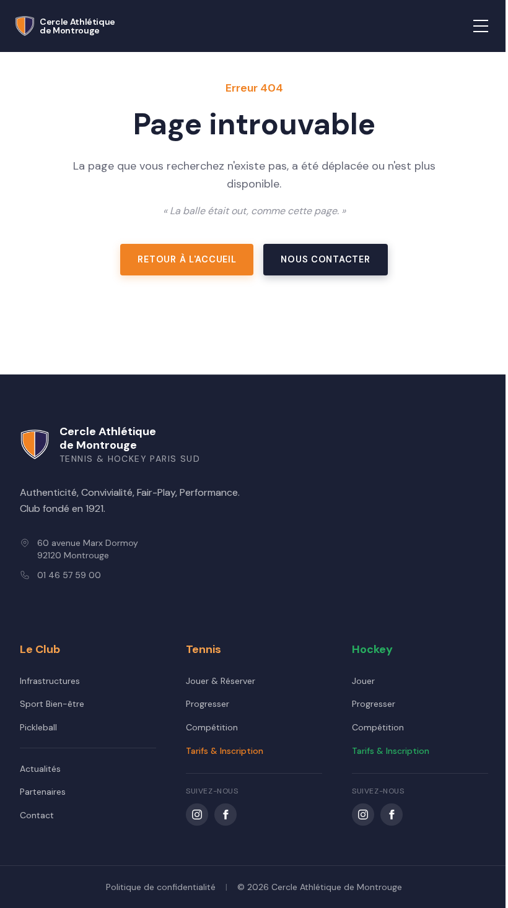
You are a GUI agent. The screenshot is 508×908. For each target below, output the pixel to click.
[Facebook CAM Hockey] (391, 814)
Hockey (372, 649)
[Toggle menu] (480, 26)
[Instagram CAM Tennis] (197, 814)
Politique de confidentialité (161, 887)
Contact (37, 815)
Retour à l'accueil (187, 259)
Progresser (207, 703)
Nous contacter (325, 259)
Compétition (212, 727)
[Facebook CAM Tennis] (225, 814)
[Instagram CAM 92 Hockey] (363, 814)
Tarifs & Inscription (224, 750)
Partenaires (43, 791)
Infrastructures (50, 680)
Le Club (40, 649)
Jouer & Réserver (220, 680)
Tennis (203, 649)
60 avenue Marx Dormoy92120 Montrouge (87, 549)
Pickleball (38, 727)
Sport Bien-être (52, 703)
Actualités (40, 768)
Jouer (363, 680)
